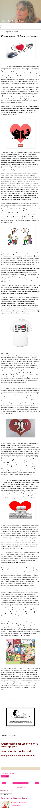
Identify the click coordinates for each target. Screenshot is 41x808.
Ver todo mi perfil (16, 805)
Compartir (5, 776)
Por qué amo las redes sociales (18, 755)
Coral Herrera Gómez (12, 701)
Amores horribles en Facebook (16, 751)
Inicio (20, 783)
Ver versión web (20, 787)
